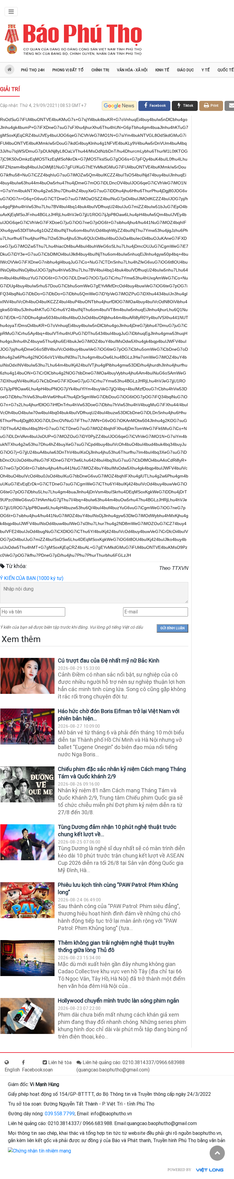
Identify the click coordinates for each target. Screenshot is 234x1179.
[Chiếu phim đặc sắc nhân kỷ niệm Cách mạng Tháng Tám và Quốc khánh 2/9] (27, 784)
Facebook (32, 1070)
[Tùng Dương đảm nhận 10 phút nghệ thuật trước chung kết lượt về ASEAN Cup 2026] (27, 842)
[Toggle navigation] (11, 11)
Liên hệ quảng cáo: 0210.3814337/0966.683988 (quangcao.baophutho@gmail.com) (130, 1066)
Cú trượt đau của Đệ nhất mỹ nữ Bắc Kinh (108, 660)
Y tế (206, 70)
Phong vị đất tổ (67, 70)
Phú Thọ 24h (32, 70)
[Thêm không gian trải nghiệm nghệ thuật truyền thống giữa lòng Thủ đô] (27, 958)
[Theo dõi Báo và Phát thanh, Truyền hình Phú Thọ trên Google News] (119, 106)
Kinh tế (162, 70)
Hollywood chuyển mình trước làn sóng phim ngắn (118, 1000)
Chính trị (100, 70)
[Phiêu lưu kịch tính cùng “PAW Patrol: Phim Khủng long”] (27, 900)
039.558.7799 (60, 1114)
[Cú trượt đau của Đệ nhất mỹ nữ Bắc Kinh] (27, 676)
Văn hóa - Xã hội (132, 70)
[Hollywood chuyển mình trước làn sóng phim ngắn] (27, 1016)
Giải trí (10, 89)
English (12, 1070)
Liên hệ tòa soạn (57, 1066)
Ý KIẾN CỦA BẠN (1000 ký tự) (31, 578)
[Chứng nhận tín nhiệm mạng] (39, 1150)
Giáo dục (185, 70)
